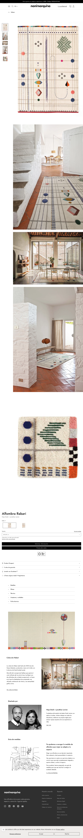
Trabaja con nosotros (47, 807)
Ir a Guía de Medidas (52, 773)
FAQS (58, 818)
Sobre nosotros (45, 795)
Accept (41, 834)
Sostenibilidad (45, 804)
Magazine (44, 801)
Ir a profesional (62, 6)
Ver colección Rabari (12, 690)
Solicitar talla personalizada (8, 539)
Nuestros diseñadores (47, 798)
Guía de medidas (77, 531)
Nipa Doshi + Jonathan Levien (10, 517)
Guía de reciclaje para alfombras (62, 808)
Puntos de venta (41, 548)
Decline (67, 834)
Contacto (59, 795)
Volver (13, 12)
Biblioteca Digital (61, 801)
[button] (10, 6)
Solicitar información (41, 544)
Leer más (48, 725)
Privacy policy (60, 829)
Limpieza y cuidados (61, 804)
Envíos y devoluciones (62, 815)
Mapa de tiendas (61, 798)
